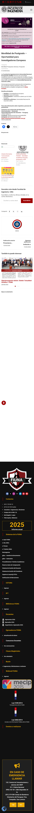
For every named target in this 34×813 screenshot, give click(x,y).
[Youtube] (26, 493)
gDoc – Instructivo (7, 558)
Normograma (6, 552)
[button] (15, 286)
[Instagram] (15, 2)
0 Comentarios (5, 70)
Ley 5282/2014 (17, 720)
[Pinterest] (13, 2)
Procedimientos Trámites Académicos (13, 562)
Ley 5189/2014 (17, 703)
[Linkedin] (20, 493)
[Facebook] (3, 2)
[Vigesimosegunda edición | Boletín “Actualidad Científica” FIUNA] (17, 268)
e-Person (5, 546)
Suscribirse (26, 200)
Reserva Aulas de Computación (11, 565)
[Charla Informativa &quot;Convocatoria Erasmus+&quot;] (7, 149)
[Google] (8, 2)
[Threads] (17, 493)
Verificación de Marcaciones (10, 577)
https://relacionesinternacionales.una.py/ (13, 118)
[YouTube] (20, 2)
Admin (17, 231)
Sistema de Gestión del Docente (11, 568)
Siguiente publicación (27, 241)
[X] (6, 2)
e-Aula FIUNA (6, 539)
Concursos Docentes (13, 641)
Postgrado (22, 66)
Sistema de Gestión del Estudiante (12, 571)
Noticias (16, 66)
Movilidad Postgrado (7, 66)
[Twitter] (13, 211)
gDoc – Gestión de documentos (11, 555)
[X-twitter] (10, 493)
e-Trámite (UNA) (7, 549)
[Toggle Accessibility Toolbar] (3, 402)
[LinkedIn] (11, 2)
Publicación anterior (9, 240)
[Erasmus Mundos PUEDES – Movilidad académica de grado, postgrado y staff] (22, 149)
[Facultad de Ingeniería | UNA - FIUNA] (12, 9)
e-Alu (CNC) (5, 543)
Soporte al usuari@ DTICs (9, 574)
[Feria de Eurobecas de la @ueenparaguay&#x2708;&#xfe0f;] (7, 170)
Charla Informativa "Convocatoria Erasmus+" (6, 155)
